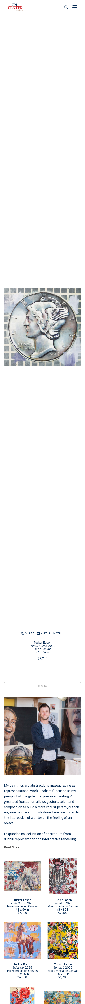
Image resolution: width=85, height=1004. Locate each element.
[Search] (66, 7)
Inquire (42, 685)
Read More (11, 847)
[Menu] (74, 7)
